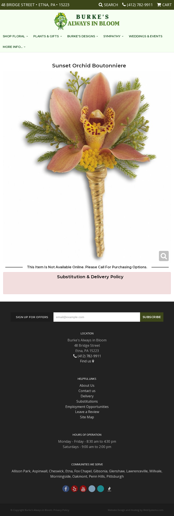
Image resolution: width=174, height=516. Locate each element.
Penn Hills (97, 476)
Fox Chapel (83, 471)
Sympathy (111, 36)
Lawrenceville (137, 471)
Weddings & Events (145, 36)
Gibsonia (100, 471)
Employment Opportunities (87, 406)
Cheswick (56, 471)
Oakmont (79, 476)
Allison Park (21, 471)
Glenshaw (117, 471)
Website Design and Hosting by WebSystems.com (135, 510)
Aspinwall (39, 471)
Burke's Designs (81, 36)
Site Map (87, 417)
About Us (87, 385)
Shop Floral (14, 36)
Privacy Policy (61, 510)
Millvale (155, 471)
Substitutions (87, 401)
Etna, (69, 471)
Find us (86, 361)
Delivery (87, 396)
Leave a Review (87, 411)
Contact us (87, 390)
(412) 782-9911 (140, 4)
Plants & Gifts (46, 36)
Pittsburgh (115, 476)
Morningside (60, 476)
